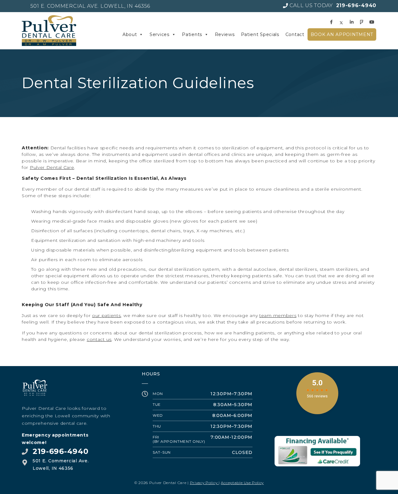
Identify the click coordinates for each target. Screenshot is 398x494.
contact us (99, 339)
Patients (192, 34)
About (130, 34)
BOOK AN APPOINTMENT (342, 34)
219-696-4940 (60, 451)
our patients (106, 315)
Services (159, 34)
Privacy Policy (204, 482)
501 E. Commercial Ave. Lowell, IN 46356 (90, 6)
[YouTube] (372, 22)
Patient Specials (260, 34)
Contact (294, 34)
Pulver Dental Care (52, 167)
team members (277, 315)
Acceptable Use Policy (242, 482)
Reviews (225, 34)
